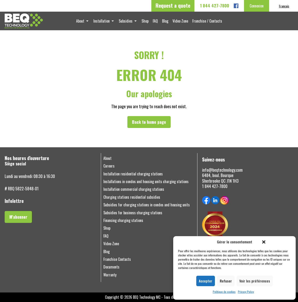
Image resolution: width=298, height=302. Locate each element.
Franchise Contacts (117, 259)
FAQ (155, 21)
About (80, 21)
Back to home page (149, 122)
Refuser (226, 280)
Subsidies (125, 21)
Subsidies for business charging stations (132, 212)
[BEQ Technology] (37, 20)
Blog (165, 21)
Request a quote (173, 5)
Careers (109, 166)
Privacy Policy (246, 292)
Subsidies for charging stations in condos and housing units (146, 204)
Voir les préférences (254, 280)
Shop (145, 21)
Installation (101, 21)
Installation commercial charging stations (133, 189)
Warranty (109, 274)
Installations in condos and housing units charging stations (146, 181)
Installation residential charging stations (133, 173)
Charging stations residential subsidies (131, 197)
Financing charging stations (123, 220)
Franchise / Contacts (207, 21)
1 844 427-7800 (214, 5)
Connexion (257, 6)
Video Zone (180, 21)
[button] (263, 242)
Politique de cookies (224, 292)
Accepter (205, 280)
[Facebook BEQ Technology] (236, 5)
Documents (111, 267)
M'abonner (18, 217)
